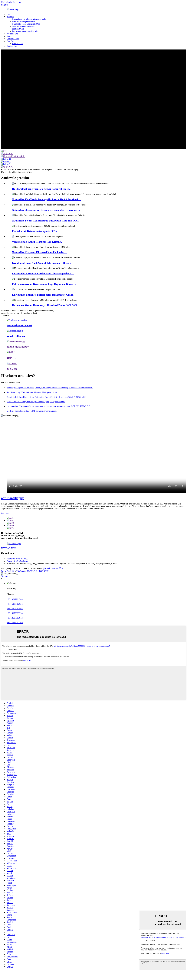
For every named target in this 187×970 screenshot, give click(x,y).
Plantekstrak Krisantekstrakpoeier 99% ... (36, 231)
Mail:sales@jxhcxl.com (11, 2)
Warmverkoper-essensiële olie (25, 31)
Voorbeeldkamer (16, 336)
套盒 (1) (11, 357)
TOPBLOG (32, 571)
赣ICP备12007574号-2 (52, 568)
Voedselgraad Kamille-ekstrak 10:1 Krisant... (37, 241)
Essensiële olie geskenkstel (23, 21)
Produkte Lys (12, 34)
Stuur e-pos (6, 576)
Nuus (9, 36)
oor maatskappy (12, 498)
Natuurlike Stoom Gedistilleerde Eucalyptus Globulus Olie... (45, 220)
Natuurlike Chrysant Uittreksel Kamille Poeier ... (39, 252)
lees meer (5, 513)
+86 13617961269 (15, 599)
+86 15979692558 (15, 613)
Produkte (10, 16)
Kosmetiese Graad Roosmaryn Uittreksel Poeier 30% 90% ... (46, 305)
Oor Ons (10, 41)
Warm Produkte (8, 571)
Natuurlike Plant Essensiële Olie (26, 24)
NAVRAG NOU (8, 548)
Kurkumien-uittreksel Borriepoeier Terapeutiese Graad (43, 294)
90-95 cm (12, 368)
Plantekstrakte (18, 29)
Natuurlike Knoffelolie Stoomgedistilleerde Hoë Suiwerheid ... (46, 199)
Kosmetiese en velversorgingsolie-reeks (29, 19)
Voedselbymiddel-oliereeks (23, 26)
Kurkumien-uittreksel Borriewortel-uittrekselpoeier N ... (43, 273)
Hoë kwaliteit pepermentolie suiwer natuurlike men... (41, 188)
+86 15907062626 (15, 604)
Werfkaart (20, 571)
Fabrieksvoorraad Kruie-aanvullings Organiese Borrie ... (44, 284)
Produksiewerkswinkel (19, 325)
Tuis (8, 14)
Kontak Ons (12, 46)
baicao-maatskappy (18, 346)
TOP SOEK (44, 571)
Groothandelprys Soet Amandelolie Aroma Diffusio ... (42, 263)
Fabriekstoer (17, 43)
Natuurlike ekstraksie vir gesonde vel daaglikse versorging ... (46, 209)
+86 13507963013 (15, 618)
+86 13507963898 (15, 608)
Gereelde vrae (13, 38)
